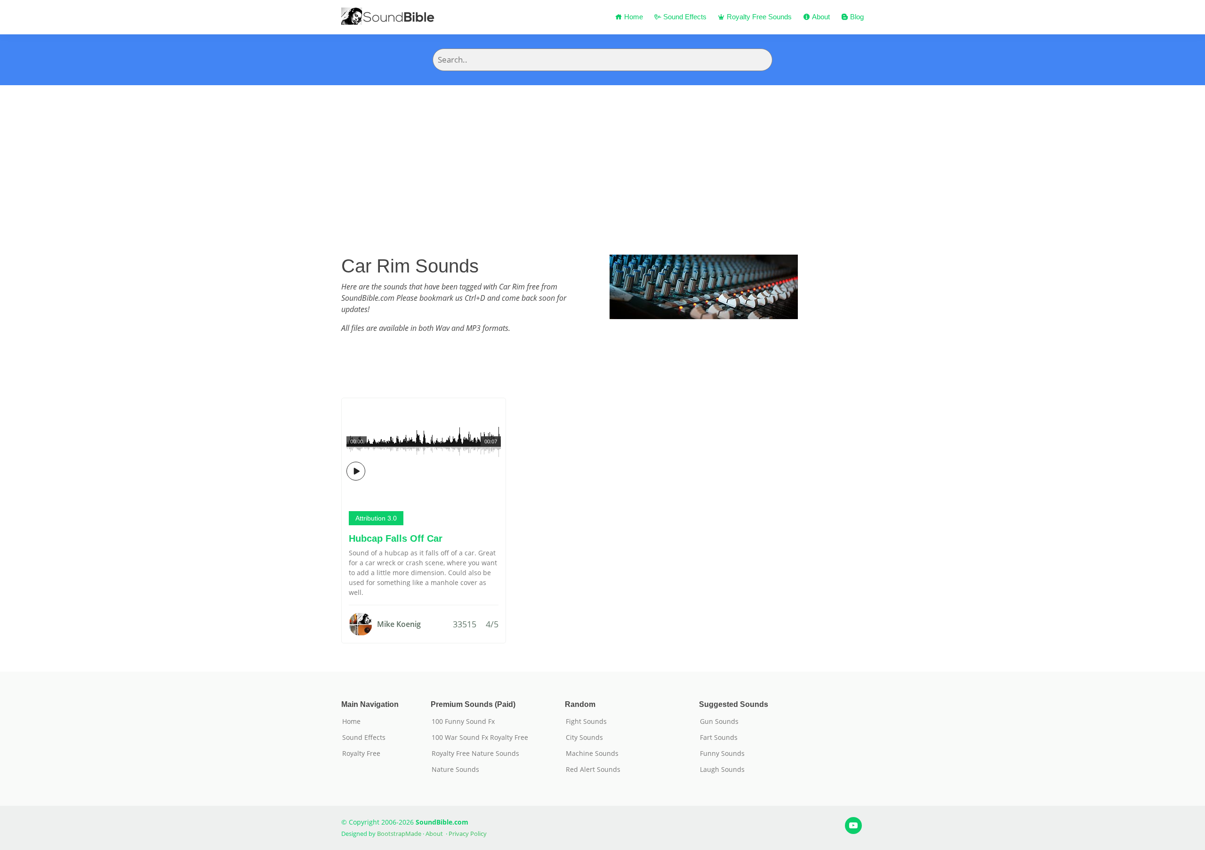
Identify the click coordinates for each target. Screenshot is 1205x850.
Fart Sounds (719, 737)
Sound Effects (684, 17)
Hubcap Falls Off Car (395, 538)
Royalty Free (361, 753)
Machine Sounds (592, 753)
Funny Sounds (722, 753)
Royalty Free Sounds (758, 17)
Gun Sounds (719, 721)
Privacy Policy (468, 833)
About (820, 17)
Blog (856, 17)
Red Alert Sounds (593, 769)
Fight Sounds (586, 721)
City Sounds (584, 737)
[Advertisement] (602, 156)
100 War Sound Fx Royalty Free (480, 737)
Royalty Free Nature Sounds (475, 753)
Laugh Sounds (722, 769)
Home (632, 17)
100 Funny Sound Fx (463, 721)
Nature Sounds (455, 769)
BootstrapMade (399, 833)
